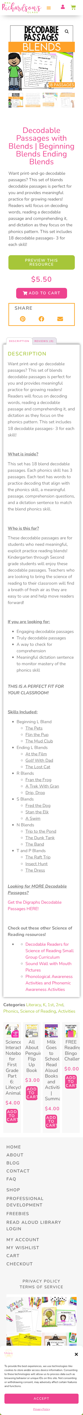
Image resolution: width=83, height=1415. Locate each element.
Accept (41, 1398)
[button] (76, 1354)
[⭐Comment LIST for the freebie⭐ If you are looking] (23, 1314)
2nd (59, 1005)
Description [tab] (19, 341)
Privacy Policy (41, 1409)
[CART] (73, 7)
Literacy (33, 1005)
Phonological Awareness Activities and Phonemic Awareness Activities (49, 982)
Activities (66, 1011)
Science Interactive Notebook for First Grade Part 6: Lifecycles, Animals (16, 1067)
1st (51, 1005)
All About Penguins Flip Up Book (34, 1056)
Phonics (10, 1011)
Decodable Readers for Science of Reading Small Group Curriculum (49, 950)
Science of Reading (38, 1011)
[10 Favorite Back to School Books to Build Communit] (59, 1314)
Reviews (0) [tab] (44, 341)
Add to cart (12, 1115)
